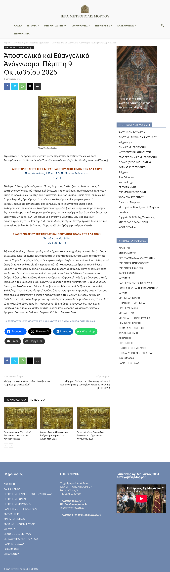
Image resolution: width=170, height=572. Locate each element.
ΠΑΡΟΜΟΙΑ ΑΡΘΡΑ (16, 399)
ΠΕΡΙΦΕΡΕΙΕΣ (102, 25)
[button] (162, 25)
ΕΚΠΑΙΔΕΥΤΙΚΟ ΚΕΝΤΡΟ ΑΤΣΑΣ (136, 352)
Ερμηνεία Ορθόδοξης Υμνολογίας (137, 217)
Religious (123, 172)
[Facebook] (7, 86)
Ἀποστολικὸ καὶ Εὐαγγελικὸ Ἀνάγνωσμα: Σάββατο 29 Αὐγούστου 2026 (90, 435)
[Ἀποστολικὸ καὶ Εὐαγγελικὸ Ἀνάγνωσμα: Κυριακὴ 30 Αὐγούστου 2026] (56, 418)
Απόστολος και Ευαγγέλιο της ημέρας (31, 42)
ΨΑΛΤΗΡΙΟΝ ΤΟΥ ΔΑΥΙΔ (132, 132)
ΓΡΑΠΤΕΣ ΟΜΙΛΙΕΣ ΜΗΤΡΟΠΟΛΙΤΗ (138, 157)
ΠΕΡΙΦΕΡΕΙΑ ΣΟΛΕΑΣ (15, 498)
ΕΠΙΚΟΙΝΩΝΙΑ (22, 33)
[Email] (30, 86)
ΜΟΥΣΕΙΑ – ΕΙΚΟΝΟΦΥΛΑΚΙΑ (134, 318)
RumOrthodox (126, 177)
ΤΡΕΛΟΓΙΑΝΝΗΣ (127, 187)
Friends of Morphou (129, 202)
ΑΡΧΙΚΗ (18, 25)
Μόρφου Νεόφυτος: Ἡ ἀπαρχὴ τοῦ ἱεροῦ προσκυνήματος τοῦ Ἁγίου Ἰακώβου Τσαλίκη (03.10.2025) (85, 385)
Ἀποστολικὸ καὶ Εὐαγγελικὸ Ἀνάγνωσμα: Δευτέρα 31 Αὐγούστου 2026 (17, 435)
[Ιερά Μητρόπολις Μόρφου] (85, 11)
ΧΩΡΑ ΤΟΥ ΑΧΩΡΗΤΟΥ (131, 197)
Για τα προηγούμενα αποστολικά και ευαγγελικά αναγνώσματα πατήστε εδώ (49, 321)
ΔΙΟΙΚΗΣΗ (124, 248)
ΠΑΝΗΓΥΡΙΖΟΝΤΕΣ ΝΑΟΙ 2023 (135, 283)
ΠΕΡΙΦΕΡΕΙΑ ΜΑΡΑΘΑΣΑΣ (18, 503)
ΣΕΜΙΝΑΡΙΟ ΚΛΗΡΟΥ (130, 323)
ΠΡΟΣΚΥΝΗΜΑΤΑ (128, 308)
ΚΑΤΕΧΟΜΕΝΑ (125, 25)
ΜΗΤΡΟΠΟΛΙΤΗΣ (53, 25)
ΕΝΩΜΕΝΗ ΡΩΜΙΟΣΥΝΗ (132, 192)
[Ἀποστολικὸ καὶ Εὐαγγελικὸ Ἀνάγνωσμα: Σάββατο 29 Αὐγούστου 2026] (93, 418)
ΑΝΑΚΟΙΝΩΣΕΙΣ (127, 253)
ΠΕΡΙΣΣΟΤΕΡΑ (37, 399)
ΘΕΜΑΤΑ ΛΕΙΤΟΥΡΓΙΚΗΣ (132, 328)
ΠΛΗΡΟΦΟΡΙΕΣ (79, 25)
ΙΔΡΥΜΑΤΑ (124, 278)
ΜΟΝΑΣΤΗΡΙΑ (126, 313)
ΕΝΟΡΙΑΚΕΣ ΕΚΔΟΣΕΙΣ (131, 268)
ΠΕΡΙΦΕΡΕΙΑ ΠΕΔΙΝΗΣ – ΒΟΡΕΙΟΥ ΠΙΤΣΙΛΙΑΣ (28, 493)
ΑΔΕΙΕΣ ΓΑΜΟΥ (127, 273)
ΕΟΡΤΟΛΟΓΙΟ (126, 342)
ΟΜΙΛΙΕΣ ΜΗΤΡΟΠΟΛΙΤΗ (132, 147)
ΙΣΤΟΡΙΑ (32, 25)
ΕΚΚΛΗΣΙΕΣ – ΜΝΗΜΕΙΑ (132, 303)
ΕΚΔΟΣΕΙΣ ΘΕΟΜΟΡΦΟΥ (132, 347)
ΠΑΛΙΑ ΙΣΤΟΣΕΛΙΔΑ (129, 362)
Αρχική (7, 42)
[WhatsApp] (22, 86)
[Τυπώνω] (37, 86)
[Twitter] (14, 86)
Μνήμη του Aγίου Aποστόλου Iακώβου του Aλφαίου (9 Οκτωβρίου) (27, 383)
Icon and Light (126, 182)
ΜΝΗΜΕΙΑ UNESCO (129, 298)
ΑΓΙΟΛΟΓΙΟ (125, 338)
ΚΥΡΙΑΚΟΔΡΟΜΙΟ (128, 333)
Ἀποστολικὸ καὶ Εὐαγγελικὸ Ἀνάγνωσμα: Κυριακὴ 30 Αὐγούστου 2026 (54, 435)
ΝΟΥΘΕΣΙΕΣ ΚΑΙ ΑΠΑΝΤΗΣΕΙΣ (135, 152)
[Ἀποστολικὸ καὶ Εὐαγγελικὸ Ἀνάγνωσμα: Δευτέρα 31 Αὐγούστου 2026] (20, 418)
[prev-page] (6, 445)
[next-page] (11, 445)
